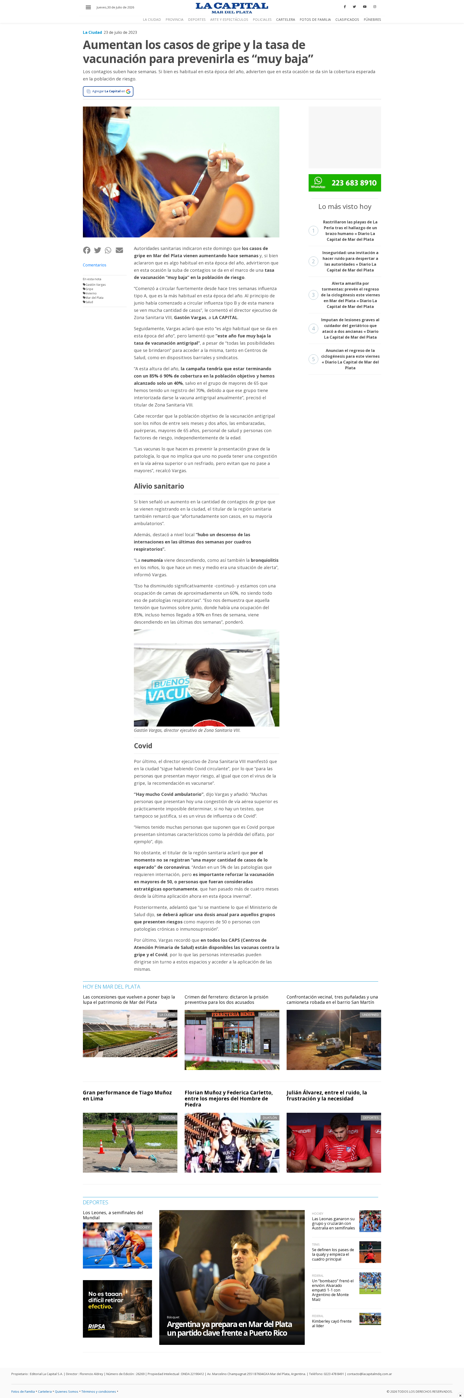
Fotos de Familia (315, 19)
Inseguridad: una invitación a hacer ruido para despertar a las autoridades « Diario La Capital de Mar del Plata (345, 261)
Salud (89, 302)
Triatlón (168, 1117)
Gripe (89, 289)
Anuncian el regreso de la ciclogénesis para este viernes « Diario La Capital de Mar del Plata (346, 359)
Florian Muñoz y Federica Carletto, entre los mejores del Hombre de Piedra (229, 1098)
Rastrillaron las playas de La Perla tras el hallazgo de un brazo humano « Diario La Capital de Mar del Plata (345, 230)
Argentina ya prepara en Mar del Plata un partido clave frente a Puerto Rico (229, 1328)
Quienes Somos (66, 1391)
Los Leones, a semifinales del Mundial (113, 1215)
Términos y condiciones (98, 1391)
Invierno (91, 293)
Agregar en (109, 91)
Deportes (197, 19)
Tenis (315, 1244)
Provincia (174, 19)
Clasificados (347, 19)
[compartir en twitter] (99, 250)
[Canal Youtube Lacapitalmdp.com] (365, 6)
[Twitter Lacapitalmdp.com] (354, 6)
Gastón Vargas (96, 285)
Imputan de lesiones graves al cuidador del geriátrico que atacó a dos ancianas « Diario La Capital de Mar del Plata (346, 328)
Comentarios (94, 265)
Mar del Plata (94, 298)
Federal (318, 1276)
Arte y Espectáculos (229, 19)
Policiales (262, 19)
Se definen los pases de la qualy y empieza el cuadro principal (333, 1254)
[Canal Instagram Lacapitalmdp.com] (374, 6)
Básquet (173, 1317)
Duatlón (270, 1117)
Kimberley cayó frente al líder (332, 1323)
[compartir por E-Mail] (121, 250)
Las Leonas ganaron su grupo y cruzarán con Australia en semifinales (333, 1223)
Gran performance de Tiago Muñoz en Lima (127, 1095)
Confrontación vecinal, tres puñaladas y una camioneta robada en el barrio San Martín (332, 999)
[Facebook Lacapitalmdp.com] (345, 6)
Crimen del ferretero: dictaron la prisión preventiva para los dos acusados (226, 999)
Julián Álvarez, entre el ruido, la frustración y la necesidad (327, 1095)
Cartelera (285, 19)
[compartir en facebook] (88, 250)
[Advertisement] (345, 137)
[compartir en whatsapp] (110, 250)
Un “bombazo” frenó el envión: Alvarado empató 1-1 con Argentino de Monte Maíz (333, 1290)
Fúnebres (372, 19)
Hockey (144, 1227)
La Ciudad (152, 19)
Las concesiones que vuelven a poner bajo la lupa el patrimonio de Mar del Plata (129, 999)
